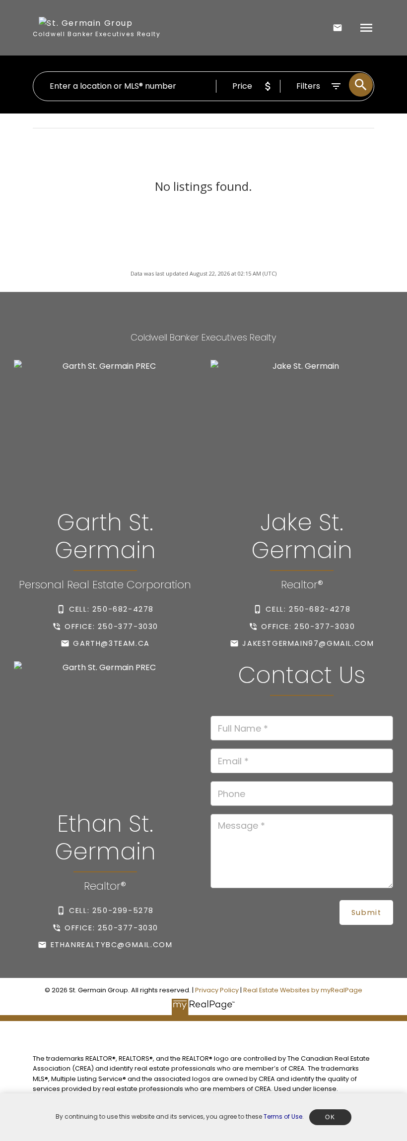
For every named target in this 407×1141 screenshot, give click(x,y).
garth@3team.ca (111, 643)
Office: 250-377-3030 (111, 626)
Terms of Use (283, 1116)
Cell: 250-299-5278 (111, 910)
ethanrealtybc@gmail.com (112, 944)
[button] (105, 609)
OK (330, 1117)
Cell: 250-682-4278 (111, 609)
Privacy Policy (217, 990)
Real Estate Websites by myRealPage (302, 990)
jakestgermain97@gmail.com (308, 643)
